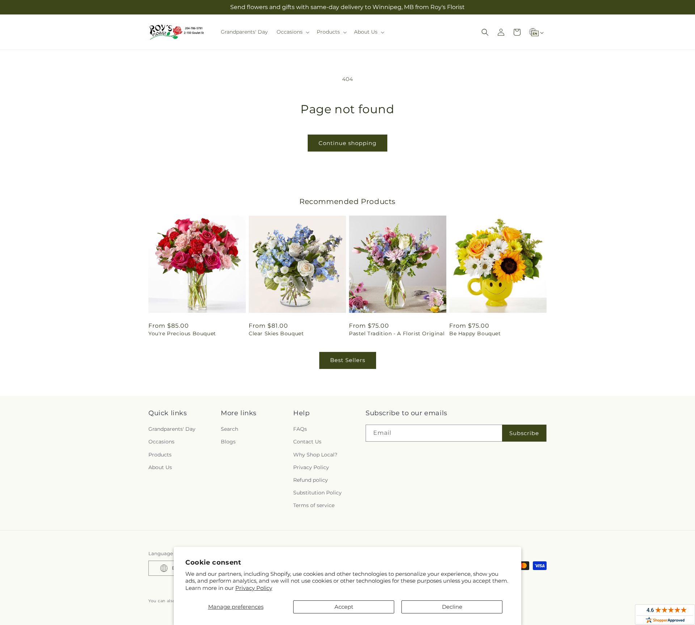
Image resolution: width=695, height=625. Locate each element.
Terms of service (313, 505)
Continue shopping (347, 143)
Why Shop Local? (315, 454)
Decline (452, 606)
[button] (292, 31)
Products (160, 454)
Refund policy (310, 480)
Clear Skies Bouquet (276, 333)
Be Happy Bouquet (475, 333)
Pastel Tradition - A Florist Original (397, 333)
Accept (343, 606)
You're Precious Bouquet (182, 333)
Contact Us (307, 441)
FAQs (300, 429)
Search (229, 429)
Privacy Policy (253, 587)
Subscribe (524, 433)
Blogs (228, 441)
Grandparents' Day (171, 429)
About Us (160, 467)
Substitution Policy (317, 492)
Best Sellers (347, 360)
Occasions (161, 441)
